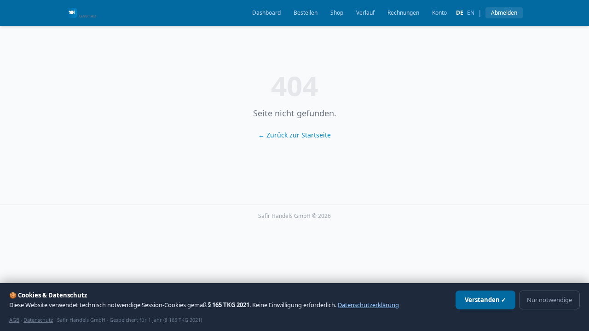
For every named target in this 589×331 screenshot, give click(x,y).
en (470, 13)
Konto (439, 13)
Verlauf (365, 13)
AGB (14, 319)
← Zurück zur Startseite (294, 135)
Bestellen (306, 13)
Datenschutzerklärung (368, 305)
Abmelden (504, 13)
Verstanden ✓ (485, 300)
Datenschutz (38, 319)
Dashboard (266, 13)
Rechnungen (403, 13)
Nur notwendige (549, 300)
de (459, 13)
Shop (336, 13)
